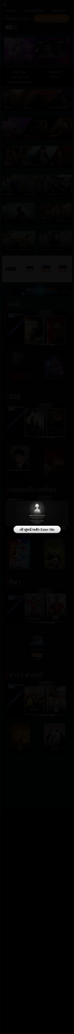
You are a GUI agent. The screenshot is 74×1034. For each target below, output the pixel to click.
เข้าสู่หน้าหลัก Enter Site (37, 529)
